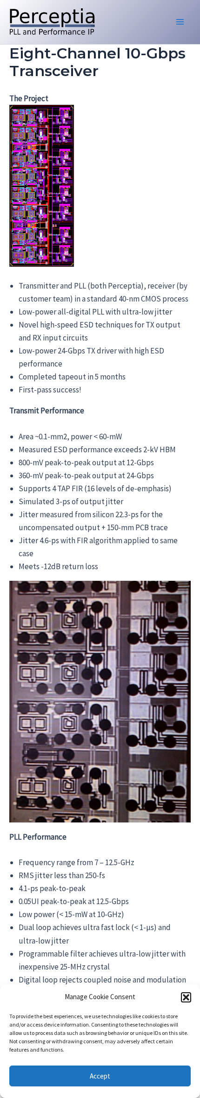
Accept (100, 1076)
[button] (186, 997)
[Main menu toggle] (180, 22)
